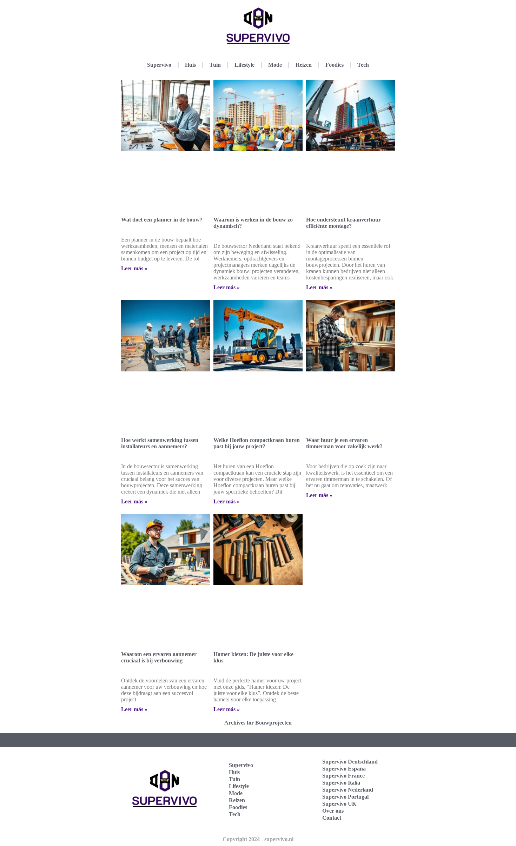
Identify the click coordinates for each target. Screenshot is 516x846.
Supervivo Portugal (345, 797)
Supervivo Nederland (347, 790)
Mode (275, 65)
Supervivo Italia (341, 783)
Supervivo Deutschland (350, 762)
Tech (363, 65)
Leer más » (134, 268)
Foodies (334, 65)
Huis (190, 65)
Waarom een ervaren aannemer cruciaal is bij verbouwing (159, 657)
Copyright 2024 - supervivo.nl (258, 839)
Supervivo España (344, 769)
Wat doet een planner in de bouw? (162, 220)
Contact (331, 818)
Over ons (333, 811)
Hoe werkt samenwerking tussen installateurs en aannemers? (159, 443)
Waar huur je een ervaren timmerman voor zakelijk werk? (344, 443)
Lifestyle (244, 65)
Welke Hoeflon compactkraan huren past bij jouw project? (256, 443)
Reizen (304, 65)
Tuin (215, 65)
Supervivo (159, 65)
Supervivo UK (339, 804)
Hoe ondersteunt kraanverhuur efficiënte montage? (343, 223)
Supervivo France (343, 776)
